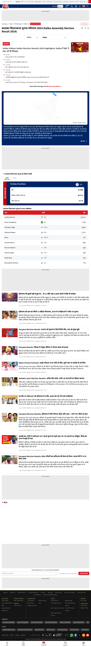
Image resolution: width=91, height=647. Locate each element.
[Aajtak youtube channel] (87, 635)
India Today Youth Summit (57, 608)
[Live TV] (83, 7)
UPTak (77, 1)
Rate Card (50, 592)
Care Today (83, 600)
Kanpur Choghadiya (23, 622)
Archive (23, 635)
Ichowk (17, 635)
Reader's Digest (42, 600)
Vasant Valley (5, 600)
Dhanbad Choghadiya (51, 622)
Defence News (50, 629)
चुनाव (11, 24)
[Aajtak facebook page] (75, 635)
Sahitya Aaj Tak (54, 600)
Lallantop (65, 1)
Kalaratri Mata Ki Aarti (8, 629)
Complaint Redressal (33, 592)
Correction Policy (81, 592)
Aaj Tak (18, 1)
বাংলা (25, 1)
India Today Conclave (56, 603)
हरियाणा (25, 24)
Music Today (31, 603)
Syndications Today (61, 639)
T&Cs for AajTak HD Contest (50, 594)
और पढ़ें (83, 141)
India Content (84, 605)
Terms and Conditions (69, 592)
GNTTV (44, 1)
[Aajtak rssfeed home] (83, 635)
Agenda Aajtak (68, 600)
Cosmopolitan (31, 600)
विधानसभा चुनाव (18, 24)
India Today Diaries (18, 600)
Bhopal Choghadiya (78, 622)
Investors (43, 592)
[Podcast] (76, 6)
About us (5, 592)
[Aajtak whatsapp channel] (71, 635)
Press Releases (37, 594)
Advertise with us (22, 592)
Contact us (12, 592)
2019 (7, 178)
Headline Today (84, 608)
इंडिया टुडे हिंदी (38, 1)
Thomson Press (18, 605)
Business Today (58, 1)
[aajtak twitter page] (79, 635)
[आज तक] (6, 6)
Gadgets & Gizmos (32, 605)
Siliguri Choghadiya (65, 622)
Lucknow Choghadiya (8, 622)
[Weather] (72, 7)
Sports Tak (82, 1)
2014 (14, 178)
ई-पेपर (22, 1)
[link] (89, 1)
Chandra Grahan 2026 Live (25, 629)
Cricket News (85, 629)
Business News (74, 629)
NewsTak (71, 1)
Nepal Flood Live (39, 629)
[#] (82, 28)
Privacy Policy (58, 592)
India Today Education (7, 603)
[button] (83, 644)
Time (40, 603)
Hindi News (5, 24)
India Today (31, 1)
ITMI (3, 605)
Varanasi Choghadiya (36, 622)
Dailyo (12, 635)
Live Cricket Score (62, 629)
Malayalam (50, 1)
